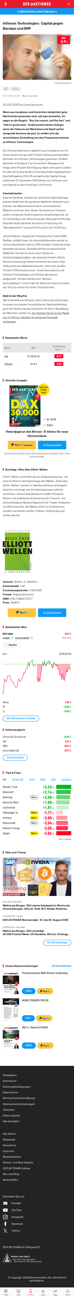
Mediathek (9, 1139)
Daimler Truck (10, 787)
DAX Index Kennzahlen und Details (21, 718)
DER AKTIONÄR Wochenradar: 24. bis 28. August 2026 (35, 919)
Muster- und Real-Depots (18, 1162)
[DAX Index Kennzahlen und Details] (37, 677)
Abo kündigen (11, 1121)
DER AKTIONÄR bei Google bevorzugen (23, 104)
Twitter (15, 1230)
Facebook (17, 1223)
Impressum (9, 1080)
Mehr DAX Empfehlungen (57, 942)
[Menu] (69, 4)
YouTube (16, 1209)
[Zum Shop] (18, 1292)
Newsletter (10, 1145)
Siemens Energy (11, 828)
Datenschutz (10, 1092)
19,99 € (29, 990)
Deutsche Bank (10, 802)
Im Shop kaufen (52, 445)
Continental (9, 807)
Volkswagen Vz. (11, 812)
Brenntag (7, 797)
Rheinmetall (9, 823)
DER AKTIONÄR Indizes (16, 1168)
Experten (8, 1151)
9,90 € (28, 1018)
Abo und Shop (11, 1173)
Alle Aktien (9, 1133)
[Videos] (6, 1292)
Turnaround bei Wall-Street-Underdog (45, 972)
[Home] (43, 1292)
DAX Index (8, 633)
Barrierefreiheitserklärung (19, 1097)
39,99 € (29, 1045)
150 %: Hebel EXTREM (35, 1027)
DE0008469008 (22, 637)
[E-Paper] (30, 1292)
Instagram (17, 1216)
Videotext (9, 1109)
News (33, 797)
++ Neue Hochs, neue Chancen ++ (37, 11)
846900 (6, 637)
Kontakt (16, 1203)
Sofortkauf (28, 445)
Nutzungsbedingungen (17, 1086)
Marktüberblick (12, 1156)
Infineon (15, 88)
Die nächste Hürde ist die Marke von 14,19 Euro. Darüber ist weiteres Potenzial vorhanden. (36, 317)
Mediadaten (10, 1075)
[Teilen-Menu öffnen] (55, 1292)
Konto (32, 456)
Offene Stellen (11, 1115)
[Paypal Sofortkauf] (22, 612)
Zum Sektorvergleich (15, 757)
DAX (6, 88)
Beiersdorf (8, 792)
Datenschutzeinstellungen (19, 1104)
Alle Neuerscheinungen (61, 965)
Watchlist (13, 644)
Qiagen (6, 833)
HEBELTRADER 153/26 (35, 1000)
